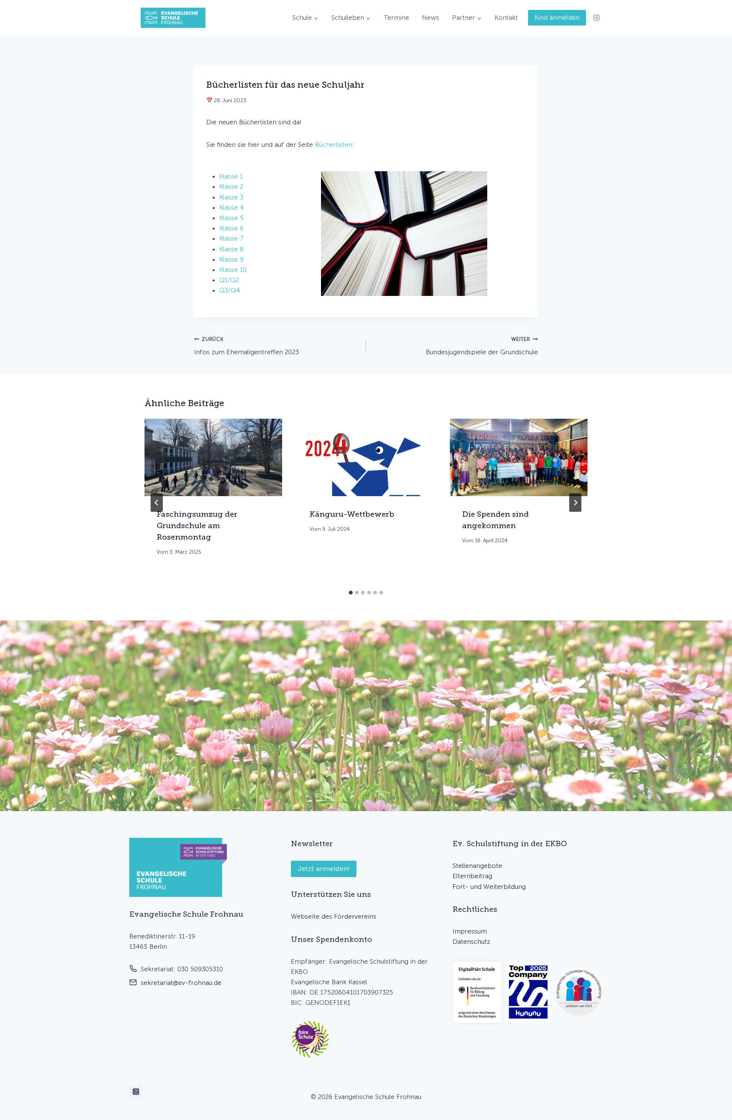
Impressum (470, 931)
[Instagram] (596, 17)
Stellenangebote (477, 865)
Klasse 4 (231, 207)
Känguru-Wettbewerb (352, 514)
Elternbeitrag (472, 876)
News (430, 17)
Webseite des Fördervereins (333, 916)
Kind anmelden (557, 17)
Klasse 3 (231, 197)
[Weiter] (575, 502)
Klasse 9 (231, 259)
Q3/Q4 (229, 290)
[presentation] (213, 457)
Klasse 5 (231, 218)
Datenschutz (471, 941)
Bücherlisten (333, 144)
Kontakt (506, 17)
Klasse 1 (231, 176)
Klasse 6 (231, 228)
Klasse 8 (231, 249)
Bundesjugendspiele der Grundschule (482, 346)
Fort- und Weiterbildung (489, 886)
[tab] (351, 593)
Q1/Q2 (229, 280)
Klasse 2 (231, 186)
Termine (396, 17)
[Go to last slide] (157, 502)
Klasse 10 (233, 269)
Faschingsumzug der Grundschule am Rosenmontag (197, 525)
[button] (310, 1039)
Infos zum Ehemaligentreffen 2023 (246, 346)
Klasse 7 (231, 238)
